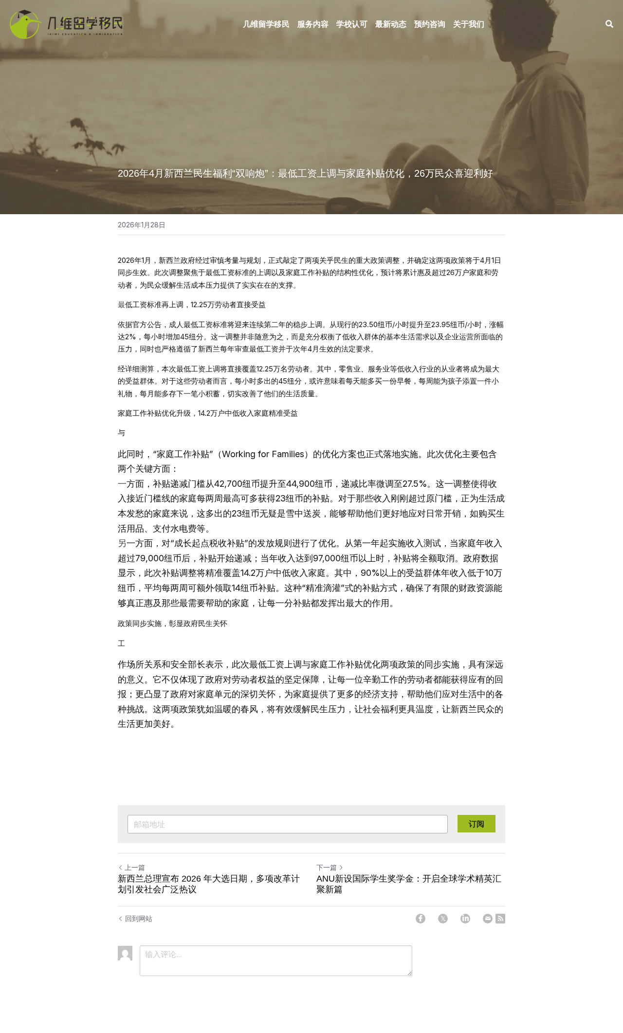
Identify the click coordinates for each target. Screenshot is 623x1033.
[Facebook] (420, 918)
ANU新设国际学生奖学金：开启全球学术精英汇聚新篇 (408, 884)
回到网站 (138, 918)
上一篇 (135, 867)
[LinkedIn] (465, 918)
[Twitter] (443, 918)
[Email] (488, 918)
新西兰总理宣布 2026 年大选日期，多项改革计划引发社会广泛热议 (209, 884)
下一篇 (326, 867)
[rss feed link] (500, 918)
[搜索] (609, 24)
